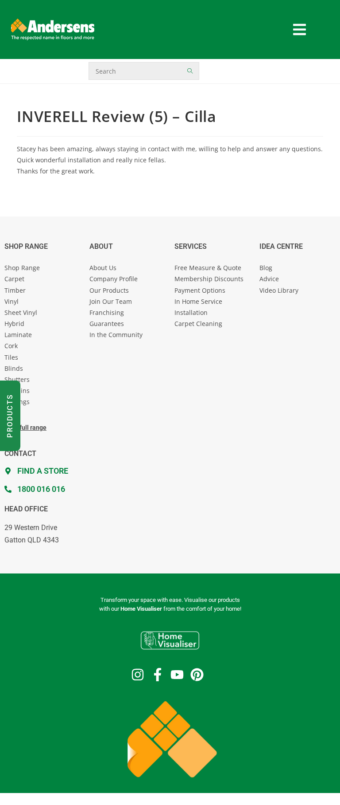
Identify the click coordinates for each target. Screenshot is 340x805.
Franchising (106, 312)
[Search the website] (144, 70)
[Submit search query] (190, 71)
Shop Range (22, 267)
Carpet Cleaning (198, 323)
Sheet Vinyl (20, 312)
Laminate (18, 334)
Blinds (13, 368)
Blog (265, 267)
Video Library (278, 290)
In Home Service (198, 301)
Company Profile (113, 279)
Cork (11, 346)
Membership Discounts (208, 279)
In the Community (116, 334)
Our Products (109, 290)
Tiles (11, 357)
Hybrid (14, 323)
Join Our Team (110, 301)
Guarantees (106, 323)
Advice (269, 279)
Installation (191, 312)
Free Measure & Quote (207, 267)
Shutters (17, 379)
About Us (102, 267)
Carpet (14, 279)
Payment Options (199, 290)
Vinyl (11, 301)
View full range (25, 427)
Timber (15, 290)
